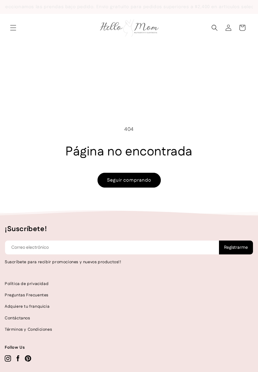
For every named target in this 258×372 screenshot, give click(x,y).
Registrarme (236, 247)
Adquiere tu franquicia (27, 306)
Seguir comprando (129, 180)
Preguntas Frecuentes (26, 295)
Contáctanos (17, 318)
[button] (13, 28)
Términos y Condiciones (28, 329)
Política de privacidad (26, 284)
